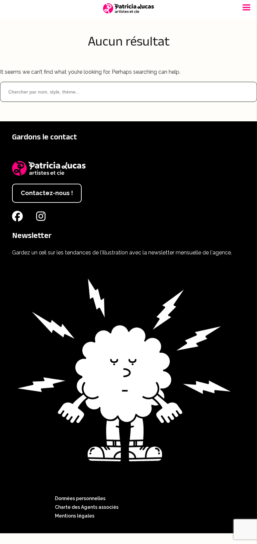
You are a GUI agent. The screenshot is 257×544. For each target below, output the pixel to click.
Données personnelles (80, 498)
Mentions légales (74, 516)
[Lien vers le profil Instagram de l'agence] (42, 218)
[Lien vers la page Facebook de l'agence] (18, 218)
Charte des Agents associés (86, 507)
